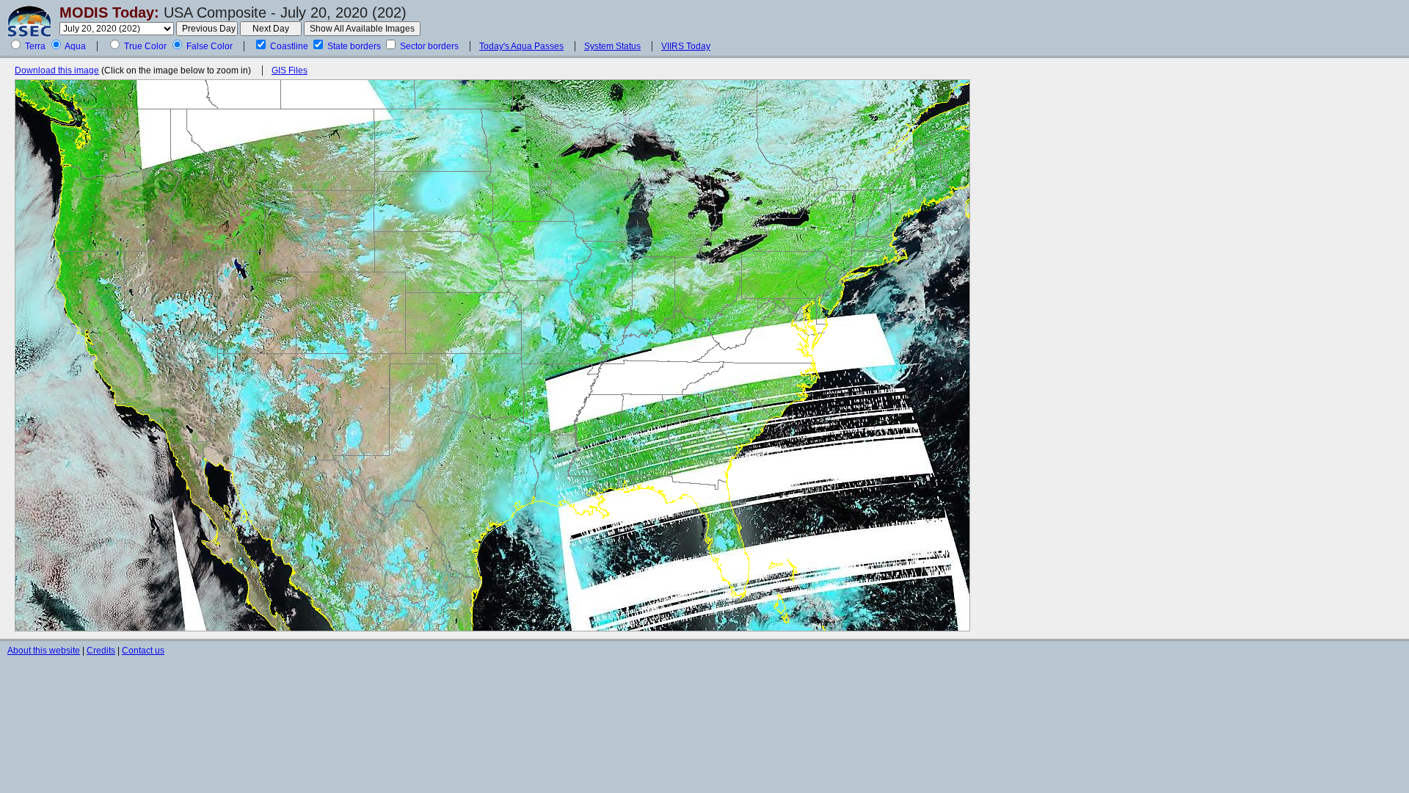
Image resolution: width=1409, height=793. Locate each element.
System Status (612, 46)
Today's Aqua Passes (521, 46)
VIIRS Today (685, 46)
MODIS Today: (109, 12)
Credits (101, 650)
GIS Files (289, 70)
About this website (43, 650)
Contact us (143, 650)
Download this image (57, 70)
